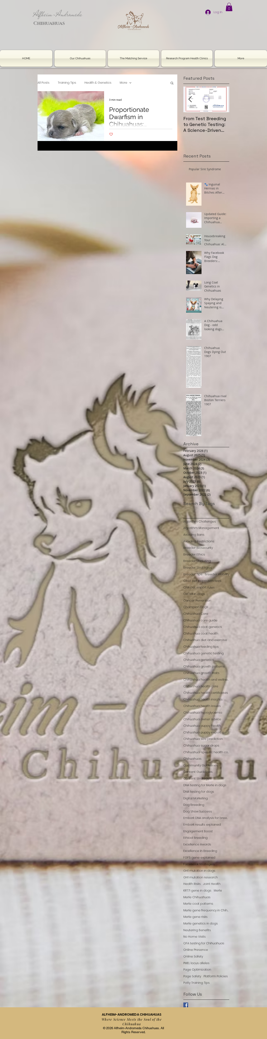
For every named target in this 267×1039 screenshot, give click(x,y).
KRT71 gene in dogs (197, 891)
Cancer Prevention (197, 601)
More (123, 83)
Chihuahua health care (200, 686)
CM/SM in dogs (194, 594)
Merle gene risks (195, 917)
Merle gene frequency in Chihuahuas (206, 910)
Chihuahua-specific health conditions (206, 752)
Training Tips (67, 83)
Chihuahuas (192, 759)
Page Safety (192, 976)
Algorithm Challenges (199, 522)
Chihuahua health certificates (205, 693)
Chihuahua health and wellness (206, 680)
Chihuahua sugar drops (201, 746)
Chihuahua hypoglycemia (202, 713)
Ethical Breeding (195, 838)
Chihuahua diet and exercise (205, 640)
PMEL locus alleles (196, 963)
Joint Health (211, 884)
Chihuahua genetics (198, 660)
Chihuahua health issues (202, 706)
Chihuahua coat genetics (202, 627)
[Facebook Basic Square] (185, 1004)
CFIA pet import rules (199, 587)
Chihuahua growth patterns (204, 667)
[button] (229, 7)
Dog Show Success (197, 812)
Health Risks (192, 884)
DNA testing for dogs (198, 792)
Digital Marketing (195, 798)
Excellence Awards (197, 844)
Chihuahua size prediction (203, 739)
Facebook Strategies (199, 864)
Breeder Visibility (217, 574)
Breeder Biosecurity (198, 548)
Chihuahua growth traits (201, 673)
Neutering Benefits (197, 930)
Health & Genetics (97, 83)
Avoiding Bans (193, 535)
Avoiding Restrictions (198, 541)
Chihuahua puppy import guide (206, 732)
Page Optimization (197, 970)
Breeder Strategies (197, 568)
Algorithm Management (201, 528)
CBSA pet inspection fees (202, 581)
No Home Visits (194, 937)
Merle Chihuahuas (196, 897)
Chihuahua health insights (203, 699)
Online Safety (193, 956)
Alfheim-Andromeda (57, 14)
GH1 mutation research (200, 877)
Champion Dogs (195, 607)
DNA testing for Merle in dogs (204, 785)
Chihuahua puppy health (202, 726)
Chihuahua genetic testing (203, 653)
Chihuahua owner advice (202, 719)
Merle (218, 891)
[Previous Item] (190, 99)
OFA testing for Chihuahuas (203, 943)
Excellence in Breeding (200, 851)
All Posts (43, 83)
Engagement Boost (198, 831)
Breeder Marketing (197, 561)
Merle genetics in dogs (200, 924)
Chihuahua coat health (200, 634)
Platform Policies (216, 976)
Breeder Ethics (194, 555)
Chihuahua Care (195, 614)
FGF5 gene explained (199, 858)
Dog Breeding (193, 805)
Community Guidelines (200, 765)
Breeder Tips (192, 574)
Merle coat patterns (198, 904)
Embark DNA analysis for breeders (206, 818)
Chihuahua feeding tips (201, 647)
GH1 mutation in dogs (199, 871)
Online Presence (195, 950)
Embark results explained (202, 825)
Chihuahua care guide (200, 620)
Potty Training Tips (196, 983)
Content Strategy (196, 779)
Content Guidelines (198, 772)
